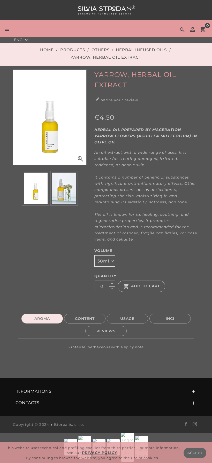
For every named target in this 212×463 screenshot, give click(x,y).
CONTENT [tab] (85, 318)
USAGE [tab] (127, 318)
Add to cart (141, 286)
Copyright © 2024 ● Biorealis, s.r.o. (48, 424)
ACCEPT (194, 453)
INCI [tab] (170, 318)
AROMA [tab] (42, 318)
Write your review (117, 99)
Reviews (106, 331)
